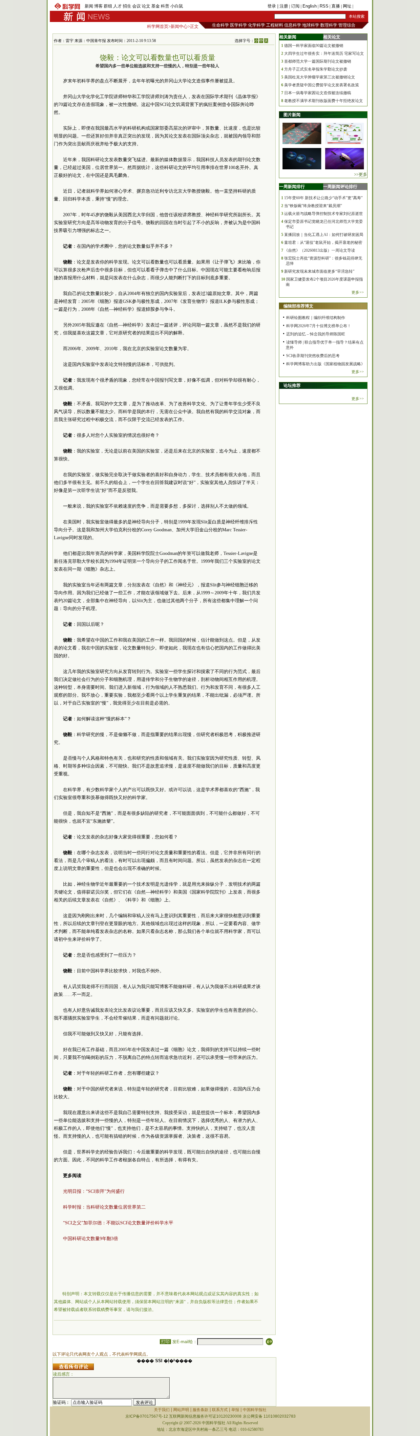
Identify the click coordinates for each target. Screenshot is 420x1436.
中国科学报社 (254, 1409)
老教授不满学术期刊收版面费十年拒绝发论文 (323, 100)
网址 (347, 6)
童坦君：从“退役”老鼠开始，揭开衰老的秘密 (323, 242)
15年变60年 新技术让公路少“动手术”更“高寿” (323, 198)
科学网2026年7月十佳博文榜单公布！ (318, 326)
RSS (324, 6)
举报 (235, 1409)
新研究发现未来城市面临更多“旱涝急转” (319, 271)
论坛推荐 (292, 385)
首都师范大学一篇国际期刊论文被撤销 (317, 61)
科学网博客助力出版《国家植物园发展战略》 (325, 364)
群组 (108, 6)
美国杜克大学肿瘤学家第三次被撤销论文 (319, 77)
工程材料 (274, 25)
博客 (98, 6)
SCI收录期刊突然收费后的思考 (313, 355)
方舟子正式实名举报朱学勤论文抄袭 (315, 69)
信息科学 (292, 25)
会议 (136, 6)
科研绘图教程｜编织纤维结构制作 (315, 317)
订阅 (295, 6)
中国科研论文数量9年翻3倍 (90, 1238)
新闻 (89, 6)
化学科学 (256, 25)
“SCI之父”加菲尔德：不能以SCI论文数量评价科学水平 (118, 1222)
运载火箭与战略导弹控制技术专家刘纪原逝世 (323, 213)
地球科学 (310, 25)
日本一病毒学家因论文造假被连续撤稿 (317, 93)
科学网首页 (157, 26)
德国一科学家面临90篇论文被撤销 (313, 45)
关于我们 (162, 1409)
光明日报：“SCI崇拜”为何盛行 (94, 1191)
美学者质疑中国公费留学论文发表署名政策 (321, 85)
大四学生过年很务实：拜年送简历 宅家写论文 (324, 53)
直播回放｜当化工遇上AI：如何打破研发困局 (323, 234)
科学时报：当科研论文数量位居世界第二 (104, 1207)
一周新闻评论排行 (340, 186)
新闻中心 (179, 26)
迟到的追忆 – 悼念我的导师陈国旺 (315, 334)
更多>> (357, 292)
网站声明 (181, 1409)
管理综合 (346, 25)
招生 (127, 6)
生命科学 (220, 25)
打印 (165, 1341)
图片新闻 (292, 114)
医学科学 (238, 25)
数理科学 (328, 25)
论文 (146, 6)
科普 (165, 6)
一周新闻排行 (292, 186)
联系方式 (220, 1409)
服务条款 (200, 1409)
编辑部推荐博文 (298, 306)
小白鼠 (176, 6)
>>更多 (360, 174)
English (310, 6)
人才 (117, 6)
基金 (155, 6)
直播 (335, 6)
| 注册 (282, 6)
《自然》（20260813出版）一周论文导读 (319, 250)
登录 (272, 6)
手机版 (360, 6)
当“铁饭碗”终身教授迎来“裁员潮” (313, 205)
